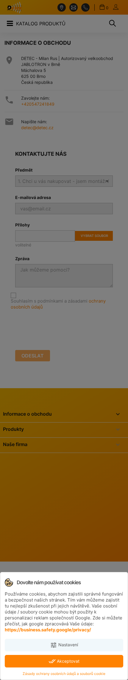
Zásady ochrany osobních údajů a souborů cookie (64, 673)
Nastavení (64, 645)
